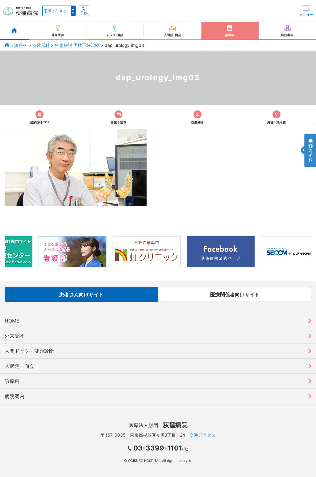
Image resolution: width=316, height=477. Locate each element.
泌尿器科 (41, 45)
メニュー (306, 14)
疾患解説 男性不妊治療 (77, 45)
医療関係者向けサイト (235, 294)
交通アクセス (202, 435)
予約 (84, 13)
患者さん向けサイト (81, 294)
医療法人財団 (158, 425)
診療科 (20, 45)
